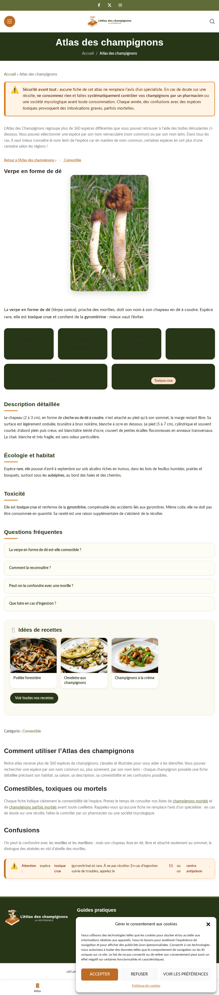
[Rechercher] (212, 21)
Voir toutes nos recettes (34, 698)
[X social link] (109, 5)
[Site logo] (109, 21)
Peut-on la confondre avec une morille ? (41, 586)
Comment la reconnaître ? (30, 568)
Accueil (88, 53)
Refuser (139, 974)
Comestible (31, 731)
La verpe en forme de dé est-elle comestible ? (45, 550)
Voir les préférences (185, 974)
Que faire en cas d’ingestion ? (32, 603)
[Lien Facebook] (98, 5)
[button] (208, 924)
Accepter (100, 974)
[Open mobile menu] (9, 21)
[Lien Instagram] (120, 5)
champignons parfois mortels (33, 807)
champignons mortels (190, 801)
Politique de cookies (146, 985)
